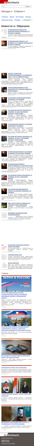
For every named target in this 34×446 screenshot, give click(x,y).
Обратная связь (5, 440)
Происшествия (7, 20)
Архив (11, 17)
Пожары (17, 20)
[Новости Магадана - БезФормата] (10, 2)
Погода (28, 17)
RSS (14, 443)
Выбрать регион (5, 441)
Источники (20, 17)
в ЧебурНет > (27, 20)
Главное (4, 17)
